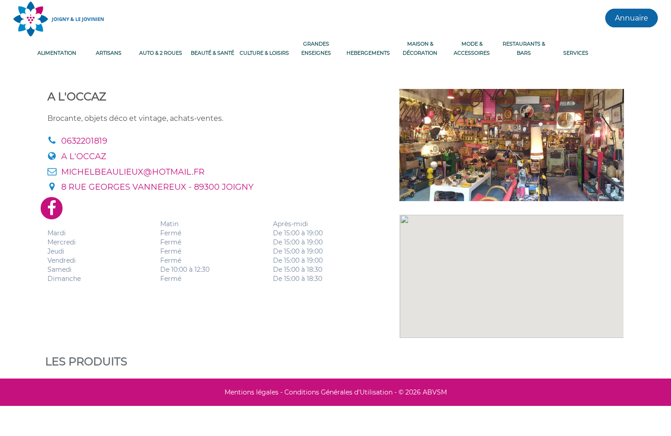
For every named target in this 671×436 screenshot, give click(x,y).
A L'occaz (83, 156)
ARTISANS (108, 53)
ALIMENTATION (56, 53)
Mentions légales (251, 392)
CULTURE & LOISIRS (264, 53)
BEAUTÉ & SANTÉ (212, 53)
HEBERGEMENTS (368, 53)
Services (575, 53)
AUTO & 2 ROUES (160, 53)
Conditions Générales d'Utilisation (338, 392)
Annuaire (631, 18)
